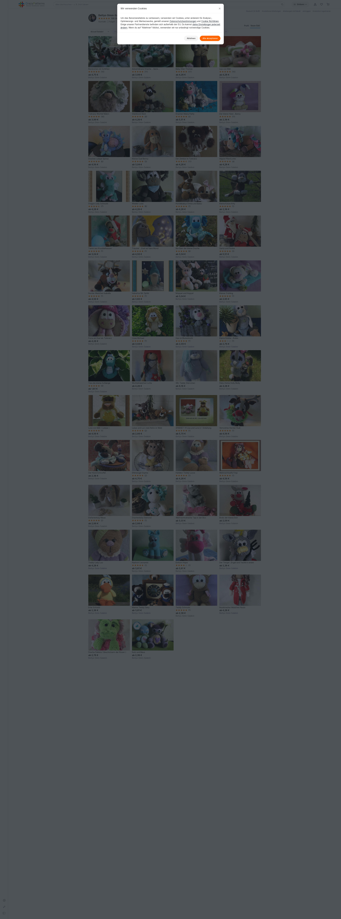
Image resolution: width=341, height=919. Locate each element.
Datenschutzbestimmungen (183, 21)
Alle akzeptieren (210, 38)
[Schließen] (219, 8)
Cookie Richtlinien (210, 21)
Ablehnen (191, 38)
